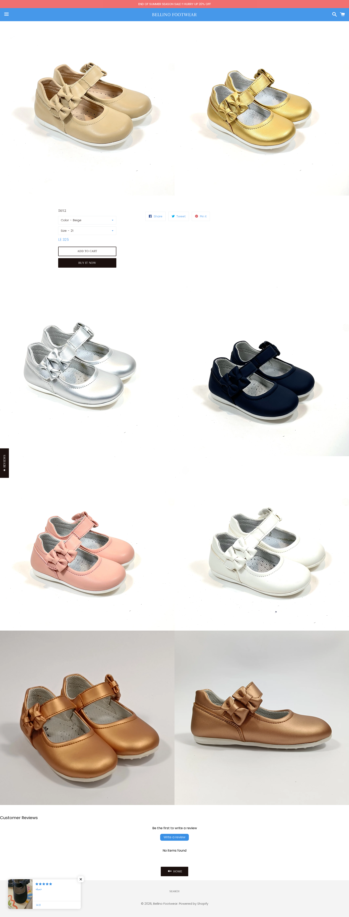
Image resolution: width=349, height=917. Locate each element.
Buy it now (87, 263)
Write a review (174, 837)
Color (65, 220)
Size (64, 230)
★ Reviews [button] (4, 463)
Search (174, 891)
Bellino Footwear (174, 14)
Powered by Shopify (193, 903)
